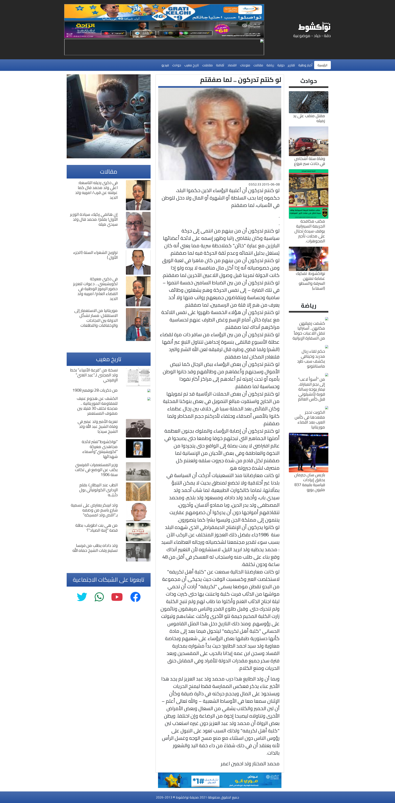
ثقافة (220, 65)
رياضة (270, 65)
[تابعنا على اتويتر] (82, 597)
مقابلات (207, 65)
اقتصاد (232, 65)
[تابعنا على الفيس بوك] (135, 597)
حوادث (176, 65)
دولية (281, 65)
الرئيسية (322, 65)
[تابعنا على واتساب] (99, 597)
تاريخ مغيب (191, 65)
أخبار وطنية (305, 65)
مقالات (258, 65)
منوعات (245, 65)
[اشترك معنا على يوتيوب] (117, 597)
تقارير (291, 65)
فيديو (165, 65)
